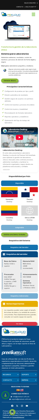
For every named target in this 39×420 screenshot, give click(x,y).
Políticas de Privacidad (10, 415)
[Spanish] (18, 390)
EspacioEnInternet (18, 417)
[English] (22, 390)
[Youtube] (27, 406)
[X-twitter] (17, 406)
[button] (34, 14)
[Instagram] (22, 406)
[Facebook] (12, 406)
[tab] (19, 183)
